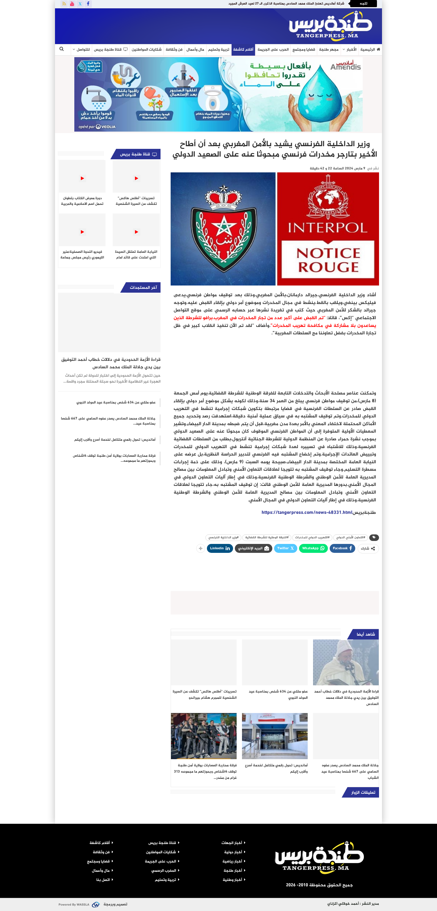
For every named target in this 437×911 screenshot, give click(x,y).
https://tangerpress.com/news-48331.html (307, 513)
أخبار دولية (233, 852)
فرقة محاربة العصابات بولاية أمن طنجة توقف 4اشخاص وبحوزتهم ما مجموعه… (114, 458)
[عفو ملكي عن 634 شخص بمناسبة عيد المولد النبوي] (275, 662)
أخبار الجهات (231, 843)
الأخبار (351, 49)
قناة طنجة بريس (108, 49)
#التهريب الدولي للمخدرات (312, 537)
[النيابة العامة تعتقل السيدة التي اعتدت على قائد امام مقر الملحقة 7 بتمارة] (136, 229)
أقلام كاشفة (243, 49)
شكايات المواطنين (147, 49)
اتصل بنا (103, 880)
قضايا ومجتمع (304, 49)
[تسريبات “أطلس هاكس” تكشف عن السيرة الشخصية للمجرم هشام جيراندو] (204, 662)
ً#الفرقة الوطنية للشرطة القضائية (266, 537)
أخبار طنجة (233, 871)
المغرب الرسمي (163, 871)
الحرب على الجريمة (273, 49)
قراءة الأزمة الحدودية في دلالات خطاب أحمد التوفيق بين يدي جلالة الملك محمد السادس (111, 363)
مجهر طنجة (329, 49)
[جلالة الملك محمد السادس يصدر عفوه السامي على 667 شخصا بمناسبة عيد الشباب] (346, 736)
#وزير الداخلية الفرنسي (223, 537)
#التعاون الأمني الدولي (350, 537)
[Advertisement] (127, 25)
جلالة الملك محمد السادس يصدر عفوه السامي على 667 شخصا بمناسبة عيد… (108, 421)
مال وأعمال (195, 49)
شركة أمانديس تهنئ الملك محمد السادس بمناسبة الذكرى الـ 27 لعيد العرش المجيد (286, 4)
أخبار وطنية (232, 880)
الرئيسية (367, 49)
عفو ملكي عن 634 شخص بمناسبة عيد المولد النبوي (115, 402)
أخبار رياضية (232, 861)
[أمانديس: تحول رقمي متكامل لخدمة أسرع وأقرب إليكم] (275, 736)
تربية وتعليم (218, 49)
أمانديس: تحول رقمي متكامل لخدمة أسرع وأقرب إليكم (114, 440)
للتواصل (83, 49)
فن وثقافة (174, 49)
